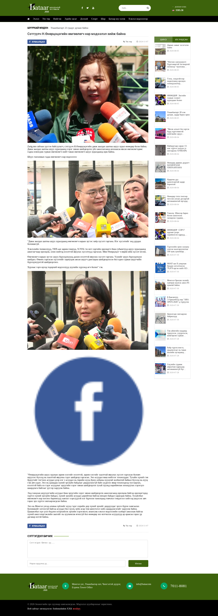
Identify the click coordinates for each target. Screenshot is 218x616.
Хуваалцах (38, 42)
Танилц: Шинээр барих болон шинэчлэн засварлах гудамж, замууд (177, 215)
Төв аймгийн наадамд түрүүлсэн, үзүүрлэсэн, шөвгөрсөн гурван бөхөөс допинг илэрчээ (177, 333)
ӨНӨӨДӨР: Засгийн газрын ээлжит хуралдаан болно (176, 97)
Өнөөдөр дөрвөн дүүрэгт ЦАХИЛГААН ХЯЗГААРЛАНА (178, 165)
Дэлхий (84, 19)
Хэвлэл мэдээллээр (138, 19)
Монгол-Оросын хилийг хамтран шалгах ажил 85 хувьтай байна (178, 282)
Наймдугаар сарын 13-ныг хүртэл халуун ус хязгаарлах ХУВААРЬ (177, 148)
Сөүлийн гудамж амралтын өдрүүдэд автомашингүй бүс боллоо (175, 366)
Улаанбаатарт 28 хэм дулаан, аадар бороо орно (178, 113)
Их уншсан (181, 39)
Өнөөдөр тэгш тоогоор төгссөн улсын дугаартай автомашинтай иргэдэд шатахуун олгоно (178, 198)
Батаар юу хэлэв (117, 19)
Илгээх (138, 563)
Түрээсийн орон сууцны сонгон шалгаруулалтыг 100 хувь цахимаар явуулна (178, 249)
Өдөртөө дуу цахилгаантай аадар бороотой (176, 181)
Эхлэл (36, 19)
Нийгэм (57, 19)
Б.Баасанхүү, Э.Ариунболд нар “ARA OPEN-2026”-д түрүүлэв (178, 299)
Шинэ (163, 39)
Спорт (94, 19)
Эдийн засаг (71, 19)
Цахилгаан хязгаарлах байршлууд (177, 315)
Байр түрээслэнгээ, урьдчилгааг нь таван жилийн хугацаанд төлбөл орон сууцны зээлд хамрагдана (176, 350)
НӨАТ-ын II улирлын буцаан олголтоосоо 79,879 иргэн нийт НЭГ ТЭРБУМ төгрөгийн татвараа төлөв (177, 266)
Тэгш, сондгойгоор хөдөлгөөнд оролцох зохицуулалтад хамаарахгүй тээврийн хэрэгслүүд (177, 81)
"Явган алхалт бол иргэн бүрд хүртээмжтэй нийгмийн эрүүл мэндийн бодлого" (178, 131)
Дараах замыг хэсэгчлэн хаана (178, 46)
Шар (103, 19)
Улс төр (46, 19)
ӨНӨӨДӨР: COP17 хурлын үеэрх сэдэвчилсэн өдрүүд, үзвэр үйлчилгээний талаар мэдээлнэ (176, 232)
